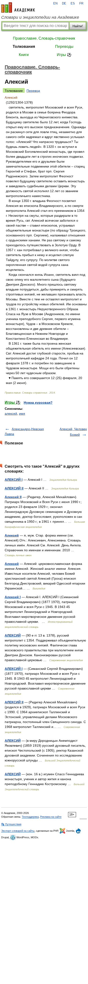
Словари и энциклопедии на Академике (40, 17)
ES (73, 3)
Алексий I (13, 597)
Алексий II (13, 497)
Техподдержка (30, 816)
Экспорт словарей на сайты (17, 830)
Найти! (78, 26)
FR (81, 3)
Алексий (12, 535)
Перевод (33, 91)
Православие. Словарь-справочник (44, 38)
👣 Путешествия (11, 824)
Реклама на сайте (50, 816)
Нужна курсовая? (38, 402)
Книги (24, 55)
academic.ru (18, 7)
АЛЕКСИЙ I (14, 479)
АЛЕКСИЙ (13, 635)
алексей (11, 413)
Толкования (24, 46)
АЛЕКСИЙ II (14, 488)
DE (64, 3)
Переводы (64, 46)
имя (22, 413)
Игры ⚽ (64, 55)
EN (55, 3)
